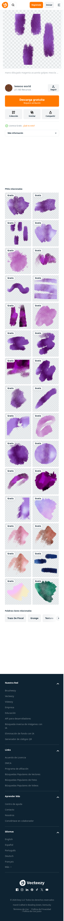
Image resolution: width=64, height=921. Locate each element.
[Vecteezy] (5, 5)
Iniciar (49, 5)
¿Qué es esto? (29, 125)
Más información (15, 133)
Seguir (53, 89)
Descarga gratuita (32, 101)
